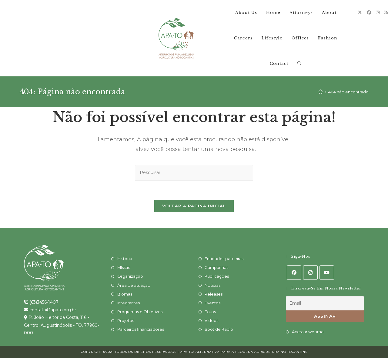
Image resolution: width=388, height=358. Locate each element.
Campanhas (216, 267)
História (124, 258)
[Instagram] (377, 12)
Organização (130, 276)
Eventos (212, 302)
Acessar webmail (308, 331)
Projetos (125, 320)
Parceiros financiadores (140, 329)
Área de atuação (133, 285)
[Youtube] (326, 272)
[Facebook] (368, 12)
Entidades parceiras (224, 258)
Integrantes (128, 302)
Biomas (124, 294)
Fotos (210, 311)
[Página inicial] (321, 91)
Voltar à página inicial (194, 205)
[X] (359, 12)
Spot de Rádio (219, 329)
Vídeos (211, 320)
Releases (213, 294)
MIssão (124, 267)
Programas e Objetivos (139, 311)
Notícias (212, 285)
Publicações (217, 276)
